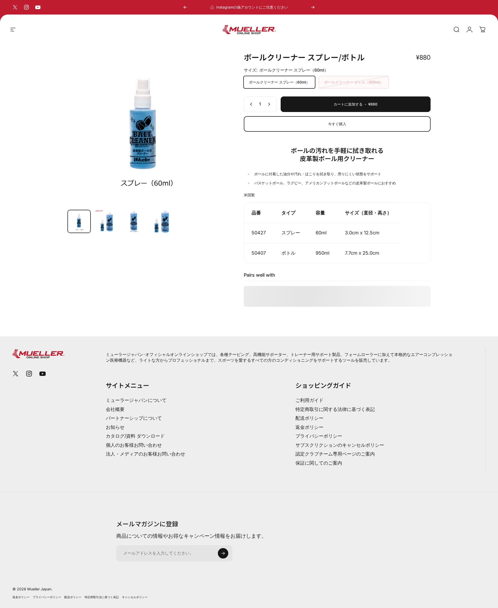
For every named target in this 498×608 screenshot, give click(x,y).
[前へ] (185, 7)
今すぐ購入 (337, 124)
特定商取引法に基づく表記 (102, 597)
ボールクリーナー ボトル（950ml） (353, 82)
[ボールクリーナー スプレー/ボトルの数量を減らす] (250, 104)
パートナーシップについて (134, 418)
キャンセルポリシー (135, 597)
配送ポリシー (309, 418)
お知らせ (115, 427)
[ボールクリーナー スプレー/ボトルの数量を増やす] (270, 104)
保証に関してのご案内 (318, 463)
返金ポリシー (309, 427)
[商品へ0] (79, 221)
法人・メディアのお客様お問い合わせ (145, 454)
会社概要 (115, 409)
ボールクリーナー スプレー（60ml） (279, 82)
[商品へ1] (106, 221)
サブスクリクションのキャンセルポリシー (339, 445)
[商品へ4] (161, 221)
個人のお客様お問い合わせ (134, 445)
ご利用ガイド (309, 400)
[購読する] (223, 553)
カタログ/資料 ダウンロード (135, 436)
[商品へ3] (134, 221)
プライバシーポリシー (318, 436)
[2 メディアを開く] (143, 129)
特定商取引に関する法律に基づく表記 (335, 409)
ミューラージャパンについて (136, 400)
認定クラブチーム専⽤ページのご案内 (335, 454)
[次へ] (313, 7)
